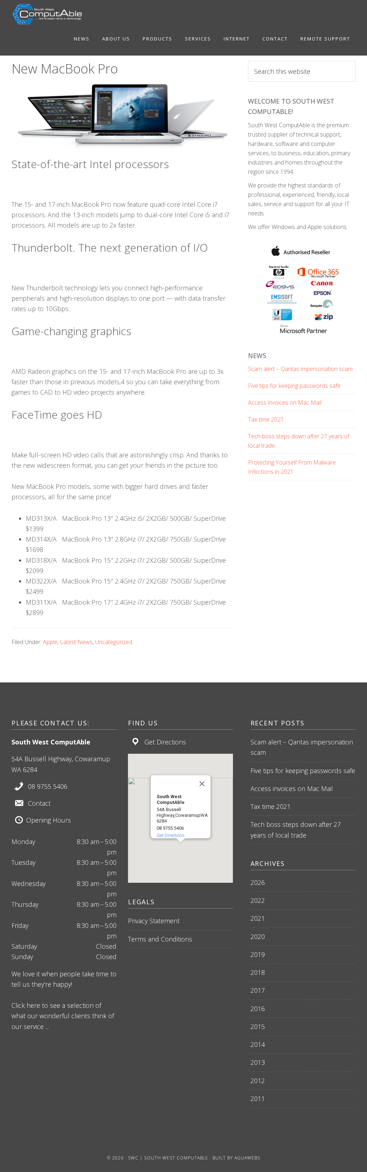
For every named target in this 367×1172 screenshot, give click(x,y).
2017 (258, 990)
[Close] (201, 783)
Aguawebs (247, 1158)
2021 (258, 918)
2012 (258, 1080)
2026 (258, 882)
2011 (258, 1098)
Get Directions (165, 742)
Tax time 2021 (266, 419)
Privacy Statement (154, 920)
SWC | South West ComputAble (168, 1158)
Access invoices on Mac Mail (284, 402)
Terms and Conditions (160, 939)
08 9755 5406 (47, 786)
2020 (258, 936)
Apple (50, 642)
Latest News (76, 642)
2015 (258, 1026)
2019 (258, 954)
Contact (39, 803)
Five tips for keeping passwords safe (294, 386)
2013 (258, 1062)
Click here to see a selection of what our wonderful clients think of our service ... (62, 1016)
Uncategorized (113, 642)
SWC (47, 15)
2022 (258, 900)
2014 (258, 1044)
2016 (258, 1008)
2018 (258, 972)
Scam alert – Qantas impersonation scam (300, 369)
